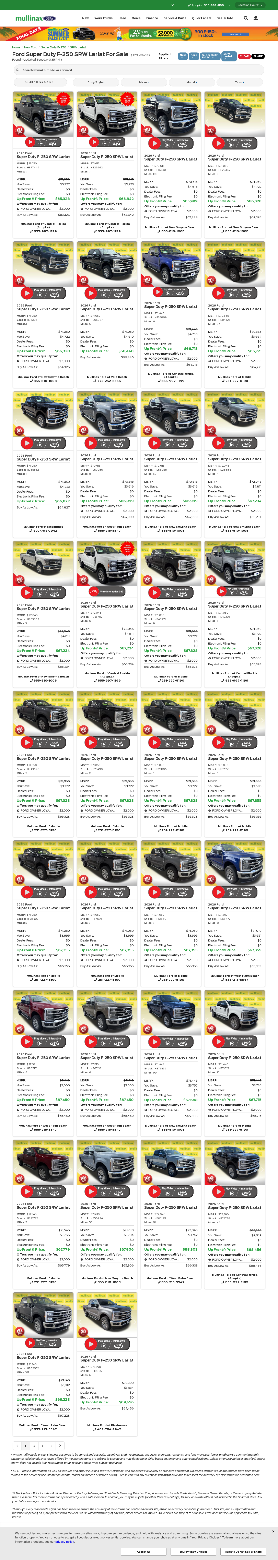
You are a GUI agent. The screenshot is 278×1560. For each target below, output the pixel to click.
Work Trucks (103, 18)
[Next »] (60, 1446)
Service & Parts (175, 18)
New (85, 18)
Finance (152, 18)
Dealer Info (225, 18)
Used (122, 18)
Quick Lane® (201, 18)
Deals (136, 18)
